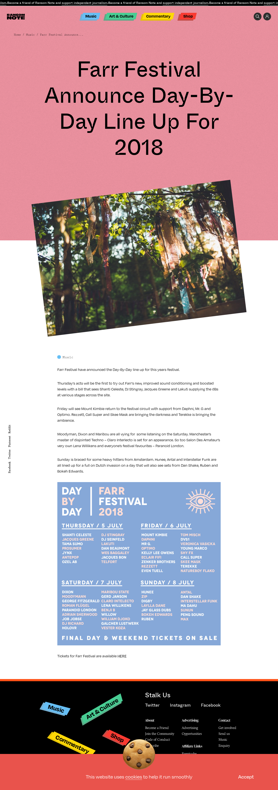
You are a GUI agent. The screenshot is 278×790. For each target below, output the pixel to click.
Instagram (180, 705)
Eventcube (189, 754)
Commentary (158, 15)
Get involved (227, 728)
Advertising (190, 720)
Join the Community (159, 734)
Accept (246, 777)
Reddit (9, 429)
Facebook (9, 467)
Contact (224, 720)
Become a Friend (157, 728)
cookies (133, 777)
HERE (122, 656)
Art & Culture (121, 15)
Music (90, 15)
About (149, 720)
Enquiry (224, 746)
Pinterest (9, 441)
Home (17, 34)
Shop (188, 15)
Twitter (9, 454)
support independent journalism (84, 3)
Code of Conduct (157, 739)
